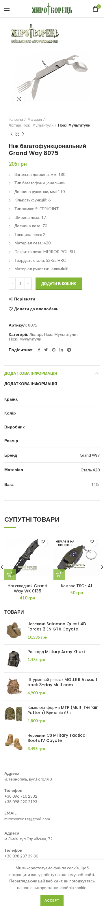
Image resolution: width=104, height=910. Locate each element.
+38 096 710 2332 (20, 796)
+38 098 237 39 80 (21, 855)
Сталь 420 (90, 469)
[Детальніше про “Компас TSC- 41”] (59, 574)
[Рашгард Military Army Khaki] (13, 658)
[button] (10, 574)
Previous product (11, 134)
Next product (23, 134)
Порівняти (24, 299)
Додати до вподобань (36, 309)
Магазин (34, 119)
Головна (16, 119)
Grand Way (90, 455)
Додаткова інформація (30, 373)
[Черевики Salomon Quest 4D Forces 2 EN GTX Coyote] (13, 630)
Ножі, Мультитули (74, 125)
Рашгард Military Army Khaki (56, 651)
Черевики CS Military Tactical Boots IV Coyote (57, 738)
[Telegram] (69, 350)
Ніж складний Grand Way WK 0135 (27, 588)
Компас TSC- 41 (76, 585)
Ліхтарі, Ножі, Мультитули (31, 125)
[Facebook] (39, 350)
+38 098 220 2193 (20, 801)
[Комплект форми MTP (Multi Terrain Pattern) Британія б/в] (13, 714)
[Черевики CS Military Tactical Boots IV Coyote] (13, 742)
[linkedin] (61, 350)
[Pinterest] (53, 350)
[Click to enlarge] (19, 99)
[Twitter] (46, 350)
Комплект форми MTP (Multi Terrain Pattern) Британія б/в (63, 710)
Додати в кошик (58, 283)
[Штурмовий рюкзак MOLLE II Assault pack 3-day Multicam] (13, 686)
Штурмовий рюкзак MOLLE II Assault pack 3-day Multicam (62, 682)
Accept (52, 900)
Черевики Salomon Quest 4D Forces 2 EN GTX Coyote (56, 626)
